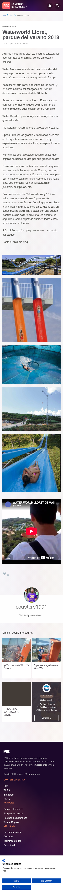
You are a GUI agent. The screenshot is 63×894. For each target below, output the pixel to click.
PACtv (7, 799)
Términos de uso (12, 840)
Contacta (8, 836)
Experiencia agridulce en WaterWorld (46, 667)
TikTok (7, 790)
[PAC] (6, 5)
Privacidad (9, 845)
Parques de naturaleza (15, 817)
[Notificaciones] (50, 6)
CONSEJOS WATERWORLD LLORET (12, 712)
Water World (9, 27)
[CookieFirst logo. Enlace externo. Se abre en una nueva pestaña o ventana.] (3, 860)
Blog (11, 15)
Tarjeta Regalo (11, 822)
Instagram (9, 794)
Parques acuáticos (13, 813)
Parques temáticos (13, 809)
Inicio (4, 15)
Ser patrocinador (12, 832)
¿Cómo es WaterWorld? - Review (16, 667)
